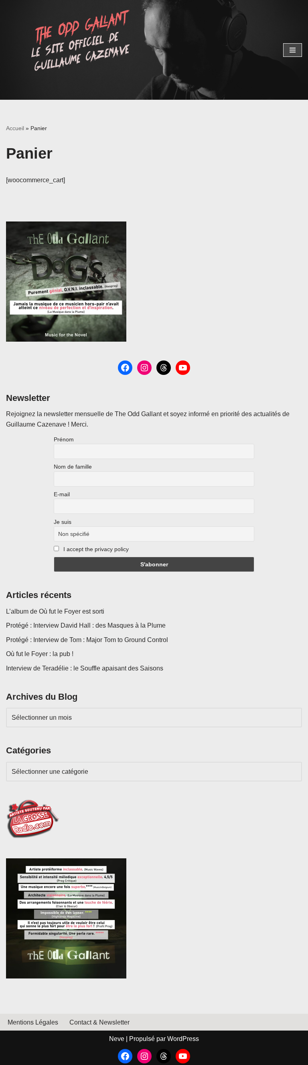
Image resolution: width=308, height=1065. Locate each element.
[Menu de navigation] (292, 50)
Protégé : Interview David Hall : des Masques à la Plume (86, 625)
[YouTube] (183, 367)
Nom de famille (73, 466)
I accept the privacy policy (95, 549)
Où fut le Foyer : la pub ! (39, 653)
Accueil (15, 128)
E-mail (62, 494)
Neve (116, 1038)
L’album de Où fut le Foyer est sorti (55, 611)
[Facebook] (125, 367)
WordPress (183, 1038)
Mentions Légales (33, 1022)
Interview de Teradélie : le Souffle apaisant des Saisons (84, 668)
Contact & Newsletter (99, 1022)
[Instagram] (144, 367)
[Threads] (163, 367)
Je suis (62, 522)
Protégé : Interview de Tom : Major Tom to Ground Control (87, 639)
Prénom (64, 439)
